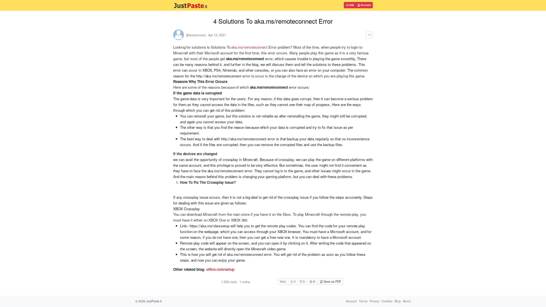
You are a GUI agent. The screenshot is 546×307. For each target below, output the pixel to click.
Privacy (374, 301)
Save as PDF (332, 281)
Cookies (387, 301)
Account (365, 5)
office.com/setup (220, 269)
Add (351, 5)
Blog (398, 301)
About (407, 301)
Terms (363, 301)
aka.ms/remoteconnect (249, 47)
